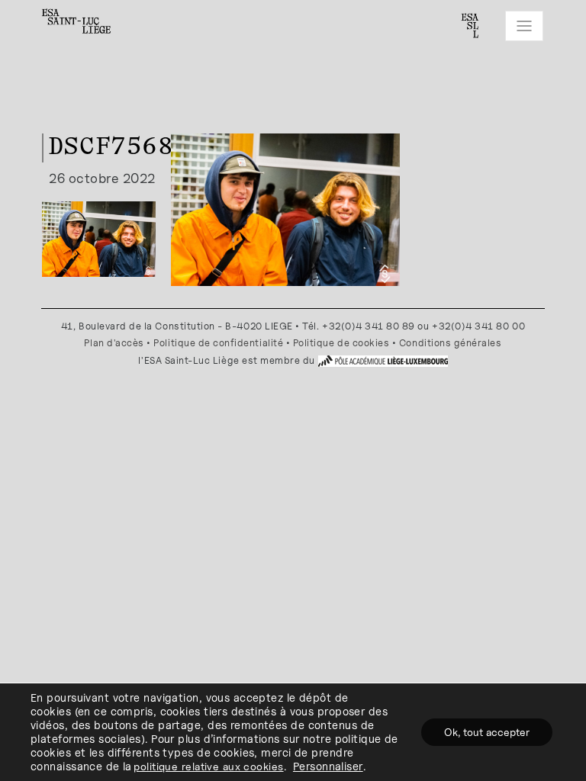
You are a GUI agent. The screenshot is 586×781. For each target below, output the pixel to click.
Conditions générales (450, 343)
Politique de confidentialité (218, 343)
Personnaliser (328, 766)
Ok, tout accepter (487, 731)
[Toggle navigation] (524, 26)
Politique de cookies (341, 343)
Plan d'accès (113, 343)
